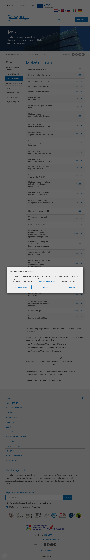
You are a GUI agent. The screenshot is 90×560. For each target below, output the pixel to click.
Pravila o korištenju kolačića (46, 281)
